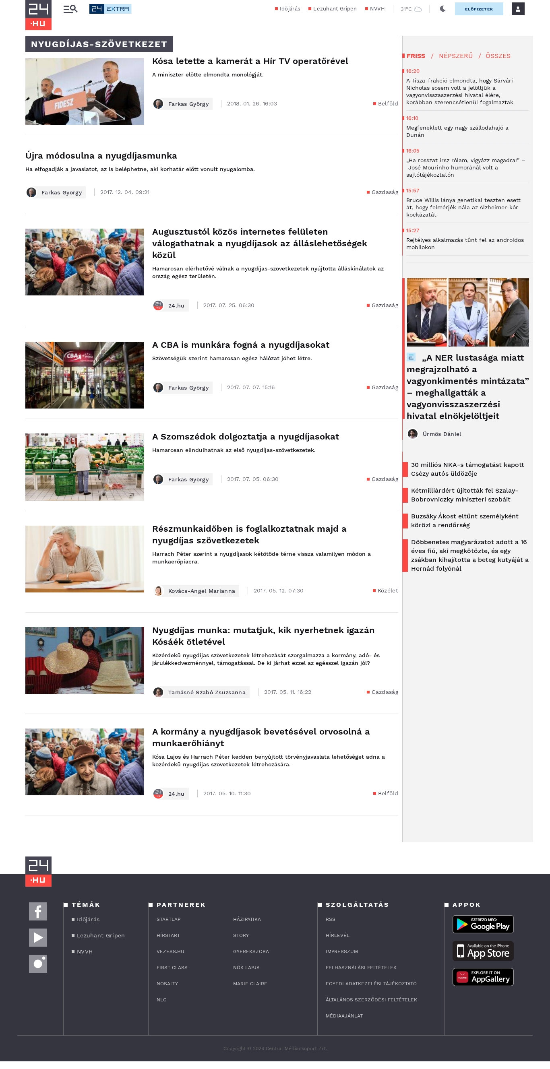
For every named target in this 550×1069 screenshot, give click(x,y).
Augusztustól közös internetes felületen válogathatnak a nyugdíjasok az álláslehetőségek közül (259, 243)
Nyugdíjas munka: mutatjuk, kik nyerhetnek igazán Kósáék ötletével (263, 636)
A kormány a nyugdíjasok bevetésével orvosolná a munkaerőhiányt (261, 737)
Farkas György (188, 104)
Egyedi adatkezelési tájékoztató (371, 983)
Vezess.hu (170, 951)
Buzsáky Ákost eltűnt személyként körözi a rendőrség (465, 520)
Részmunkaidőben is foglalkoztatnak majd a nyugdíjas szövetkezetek (249, 534)
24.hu (176, 305)
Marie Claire (250, 983)
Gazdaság (385, 192)
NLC (161, 1000)
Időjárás (290, 9)
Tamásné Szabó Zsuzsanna (207, 692)
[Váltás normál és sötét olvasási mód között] (443, 9)
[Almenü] (70, 9)
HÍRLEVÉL (337, 935)
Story (241, 935)
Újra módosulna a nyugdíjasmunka (101, 156)
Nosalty (167, 983)
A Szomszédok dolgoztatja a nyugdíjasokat (245, 436)
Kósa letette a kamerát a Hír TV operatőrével (253, 61)
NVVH (377, 9)
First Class (172, 967)
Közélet (388, 590)
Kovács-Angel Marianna (201, 591)
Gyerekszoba (251, 951)
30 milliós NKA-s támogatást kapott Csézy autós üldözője (467, 469)
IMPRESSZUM (342, 951)
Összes (498, 56)
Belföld (388, 103)
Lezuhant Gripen (335, 9)
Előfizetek (479, 9)
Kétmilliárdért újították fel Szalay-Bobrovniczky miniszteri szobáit (464, 495)
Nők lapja (246, 967)
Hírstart (168, 935)
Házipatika (247, 919)
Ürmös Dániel (442, 434)
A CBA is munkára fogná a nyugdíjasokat (240, 345)
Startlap (168, 919)
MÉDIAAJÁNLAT (344, 1016)
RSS (330, 919)
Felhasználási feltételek (361, 967)
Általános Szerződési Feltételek (371, 1000)
